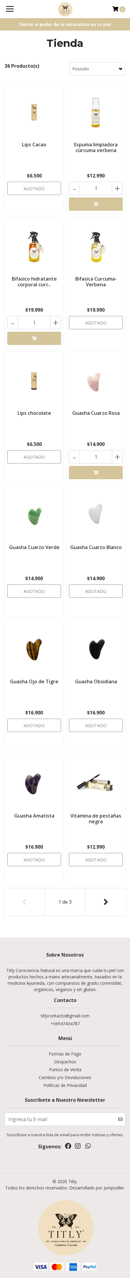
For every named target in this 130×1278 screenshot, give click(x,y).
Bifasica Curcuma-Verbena (96, 281)
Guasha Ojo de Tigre (34, 681)
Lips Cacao (34, 144)
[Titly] (65, 9)
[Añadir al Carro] (96, 204)
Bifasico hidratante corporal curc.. (34, 281)
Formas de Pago (65, 1054)
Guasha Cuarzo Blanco (96, 547)
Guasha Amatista (34, 815)
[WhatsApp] (88, 1147)
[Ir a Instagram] (77, 1147)
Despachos (65, 1062)
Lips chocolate (34, 413)
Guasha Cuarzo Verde (34, 547)
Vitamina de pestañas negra (95, 818)
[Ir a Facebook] (68, 1147)
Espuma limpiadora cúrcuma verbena (96, 147)
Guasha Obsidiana (96, 681)
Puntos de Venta (65, 1069)
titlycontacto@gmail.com (65, 1016)
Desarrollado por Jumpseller (96, 1188)
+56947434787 (65, 1023)
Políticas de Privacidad (65, 1085)
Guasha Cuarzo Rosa (96, 413)
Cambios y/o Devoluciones (65, 1077)
